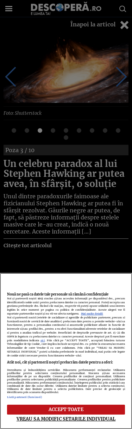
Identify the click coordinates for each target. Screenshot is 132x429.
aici (42, 340)
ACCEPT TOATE (66, 409)
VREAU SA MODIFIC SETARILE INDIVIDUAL (66, 419)
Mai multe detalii (92, 313)
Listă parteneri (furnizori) (24, 397)
